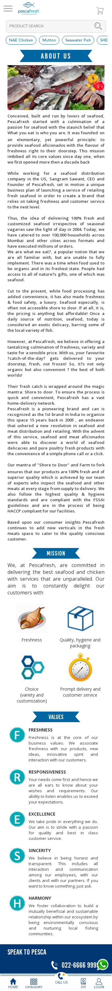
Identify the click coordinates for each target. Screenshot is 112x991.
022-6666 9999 (80, 965)
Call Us (61, 982)
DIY (83, 987)
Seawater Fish (78, 40)
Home (13, 987)
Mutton (49, 40)
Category (34, 987)
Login (99, 987)
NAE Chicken (21, 40)
